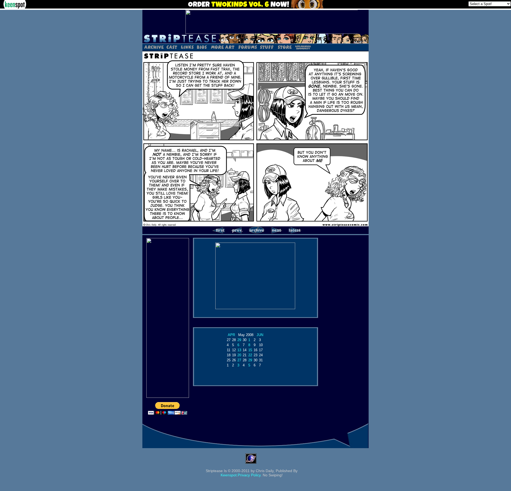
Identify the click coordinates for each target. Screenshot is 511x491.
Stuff (266, 47)
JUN (260, 335)
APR (231, 335)
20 (239, 355)
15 (250, 350)
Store (284, 47)
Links (187, 47)
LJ (302, 47)
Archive (153, 47)
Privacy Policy (249, 475)
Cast (172, 47)
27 (239, 360)
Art (222, 47)
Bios (202, 47)
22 (250, 355)
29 (239, 340)
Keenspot (229, 475)
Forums (247, 47)
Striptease (255, 38)
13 (239, 350)
